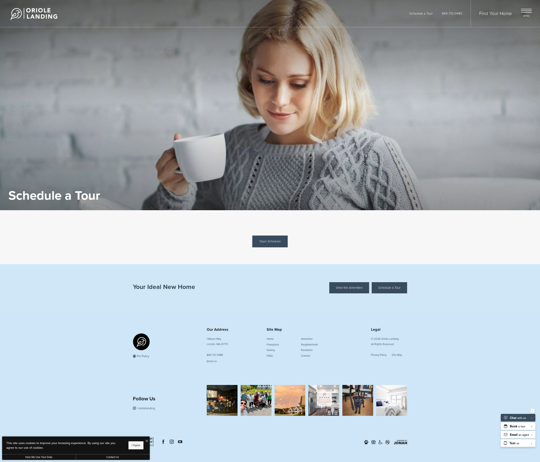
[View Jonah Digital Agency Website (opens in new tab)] (400, 441)
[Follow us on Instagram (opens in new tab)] (171, 442)
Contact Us (112, 457)
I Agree (136, 445)
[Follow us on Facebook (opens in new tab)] (163, 442)
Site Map (397, 355)
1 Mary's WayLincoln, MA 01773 (217, 341)
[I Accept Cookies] (147, 441)
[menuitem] (280, 339)
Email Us (212, 361)
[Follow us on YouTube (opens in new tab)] (180, 442)
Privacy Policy (379, 355)
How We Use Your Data (38, 457)
